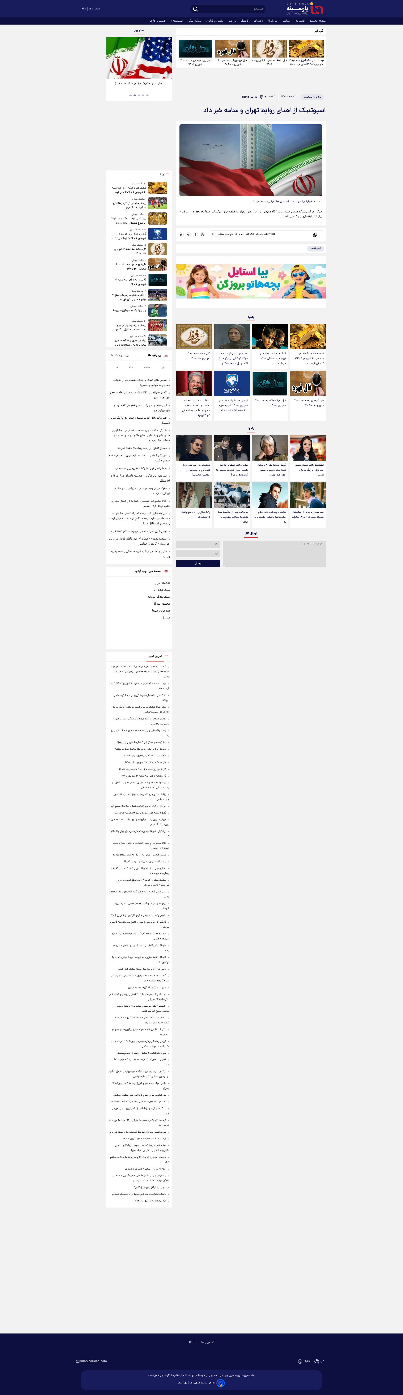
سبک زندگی (194, 21)
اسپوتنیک (315, 248)
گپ (322, 1362)
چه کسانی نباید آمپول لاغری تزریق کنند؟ (145, 756)
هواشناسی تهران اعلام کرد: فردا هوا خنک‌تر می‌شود (139, 1095)
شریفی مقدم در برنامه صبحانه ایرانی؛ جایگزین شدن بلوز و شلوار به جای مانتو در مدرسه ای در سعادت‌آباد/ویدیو (141, 435)
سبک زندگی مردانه (159, 597)
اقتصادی (300, 21)
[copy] (314, 235)
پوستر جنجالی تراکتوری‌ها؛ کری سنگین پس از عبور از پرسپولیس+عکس (129, 205)
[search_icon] (195, 9)
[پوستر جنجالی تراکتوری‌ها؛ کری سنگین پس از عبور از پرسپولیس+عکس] (157, 203)
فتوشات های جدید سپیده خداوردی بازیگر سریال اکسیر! (309, 470)
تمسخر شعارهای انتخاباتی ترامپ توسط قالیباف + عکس (137, 1102)
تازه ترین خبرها (161, 611)
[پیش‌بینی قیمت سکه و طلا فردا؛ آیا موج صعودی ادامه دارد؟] (157, 218)
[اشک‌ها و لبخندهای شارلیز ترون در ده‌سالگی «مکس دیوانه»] (270, 337)
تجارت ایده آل (161, 604)
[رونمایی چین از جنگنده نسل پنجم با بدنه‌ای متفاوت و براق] (232, 495)
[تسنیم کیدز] (251, 283)
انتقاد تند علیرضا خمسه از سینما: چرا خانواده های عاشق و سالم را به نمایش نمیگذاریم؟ (196, 408)
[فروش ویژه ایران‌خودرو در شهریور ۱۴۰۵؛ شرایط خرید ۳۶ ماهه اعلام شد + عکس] (232, 384)
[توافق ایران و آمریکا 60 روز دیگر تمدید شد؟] (139, 58)
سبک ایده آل (162, 590)
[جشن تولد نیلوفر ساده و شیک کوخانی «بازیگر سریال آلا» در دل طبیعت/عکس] (232, 337)
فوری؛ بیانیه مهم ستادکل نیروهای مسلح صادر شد (140, 813)
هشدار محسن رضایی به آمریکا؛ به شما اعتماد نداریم (139, 855)
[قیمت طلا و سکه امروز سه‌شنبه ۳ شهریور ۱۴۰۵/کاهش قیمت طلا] (306, 49)
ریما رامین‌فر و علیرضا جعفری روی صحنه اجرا (140, 468)
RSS (83, 9)
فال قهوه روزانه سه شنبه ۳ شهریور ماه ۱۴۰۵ (232, 63)
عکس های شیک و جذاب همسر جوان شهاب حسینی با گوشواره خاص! (232, 470)
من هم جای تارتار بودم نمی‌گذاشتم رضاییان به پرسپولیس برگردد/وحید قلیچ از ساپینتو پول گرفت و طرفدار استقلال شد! (139, 518)
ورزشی (232, 21)
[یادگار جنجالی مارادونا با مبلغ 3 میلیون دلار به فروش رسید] (157, 295)
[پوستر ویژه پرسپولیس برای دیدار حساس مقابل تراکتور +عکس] (157, 325)
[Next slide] (167, 58)
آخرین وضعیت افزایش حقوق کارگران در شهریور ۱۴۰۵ (138, 915)
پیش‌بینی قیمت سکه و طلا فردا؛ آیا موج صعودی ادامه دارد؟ (128, 220)
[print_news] (202, 234)
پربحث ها (117, 355)
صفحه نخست (317, 21)
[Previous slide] (110, 58)
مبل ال (166, 618)
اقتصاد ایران (162, 583)
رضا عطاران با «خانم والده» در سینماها (195, 514)
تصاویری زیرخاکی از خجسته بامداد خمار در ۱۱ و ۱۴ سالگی (308, 514)
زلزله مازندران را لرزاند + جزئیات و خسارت (145, 1169)
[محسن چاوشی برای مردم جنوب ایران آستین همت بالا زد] (270, 495)
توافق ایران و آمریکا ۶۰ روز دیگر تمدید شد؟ (139, 84)
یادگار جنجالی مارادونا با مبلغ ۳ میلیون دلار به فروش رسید (128, 297)
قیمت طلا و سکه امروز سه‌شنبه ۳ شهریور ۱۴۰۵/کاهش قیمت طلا (306, 63)
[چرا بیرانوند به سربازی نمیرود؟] (157, 310)
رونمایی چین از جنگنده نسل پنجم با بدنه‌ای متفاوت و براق (232, 517)
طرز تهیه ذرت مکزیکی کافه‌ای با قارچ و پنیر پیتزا (141, 742)
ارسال (198, 563)
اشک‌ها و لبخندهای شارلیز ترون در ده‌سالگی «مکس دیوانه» (271, 359)
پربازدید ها (154, 355)
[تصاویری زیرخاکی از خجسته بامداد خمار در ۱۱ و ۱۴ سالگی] (308, 495)
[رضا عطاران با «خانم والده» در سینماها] (194, 495)
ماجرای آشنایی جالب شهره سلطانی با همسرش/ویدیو (139, 1194)
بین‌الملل (272, 21)
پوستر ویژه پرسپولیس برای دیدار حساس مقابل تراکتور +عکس (131, 327)
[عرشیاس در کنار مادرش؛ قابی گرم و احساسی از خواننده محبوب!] (194, 448)
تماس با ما (94, 9)
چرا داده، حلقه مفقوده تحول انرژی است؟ (144, 1139)
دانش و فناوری (214, 21)
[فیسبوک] (195, 234)
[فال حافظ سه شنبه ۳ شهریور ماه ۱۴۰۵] (269, 49)
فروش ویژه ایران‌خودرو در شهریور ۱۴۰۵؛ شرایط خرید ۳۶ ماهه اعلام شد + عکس (233, 406)
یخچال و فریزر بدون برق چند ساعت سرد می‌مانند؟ (140, 749)
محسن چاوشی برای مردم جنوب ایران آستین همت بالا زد (270, 517)
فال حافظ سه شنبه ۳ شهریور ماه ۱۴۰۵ (269, 63)
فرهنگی (244, 21)
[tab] (147, 95)
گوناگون (318, 31)
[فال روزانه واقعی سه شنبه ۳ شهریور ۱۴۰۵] (195, 49)
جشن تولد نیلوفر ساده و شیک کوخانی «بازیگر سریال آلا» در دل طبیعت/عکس (232, 359)
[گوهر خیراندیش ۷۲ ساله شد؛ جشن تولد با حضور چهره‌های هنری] (270, 448)
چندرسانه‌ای (177, 21)
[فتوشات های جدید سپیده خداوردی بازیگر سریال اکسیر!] (308, 448)
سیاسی (286, 21)
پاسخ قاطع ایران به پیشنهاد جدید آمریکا (142, 448)
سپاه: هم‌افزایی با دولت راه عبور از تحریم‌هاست (141, 1053)
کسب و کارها (158, 21)
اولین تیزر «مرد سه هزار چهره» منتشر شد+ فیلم (139, 531)
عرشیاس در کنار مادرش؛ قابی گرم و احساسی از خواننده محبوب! (196, 470)
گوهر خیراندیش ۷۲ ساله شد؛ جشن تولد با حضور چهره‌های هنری (272, 470)
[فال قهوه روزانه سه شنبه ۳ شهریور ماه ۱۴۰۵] (232, 49)
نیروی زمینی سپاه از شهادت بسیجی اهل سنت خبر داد (138, 1132)
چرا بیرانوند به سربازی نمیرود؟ (129, 310)
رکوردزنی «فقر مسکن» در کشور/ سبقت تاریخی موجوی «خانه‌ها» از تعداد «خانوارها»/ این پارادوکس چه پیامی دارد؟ (140, 672)
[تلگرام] (188, 234)
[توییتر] (181, 234)
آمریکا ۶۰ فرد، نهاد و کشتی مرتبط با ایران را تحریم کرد (138, 806)
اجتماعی (258, 21)
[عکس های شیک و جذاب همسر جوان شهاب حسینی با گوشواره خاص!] (232, 448)
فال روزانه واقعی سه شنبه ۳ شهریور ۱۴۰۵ (195, 63)
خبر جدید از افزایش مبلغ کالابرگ (149, 1187)
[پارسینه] (303, 9)
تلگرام (307, 1362)
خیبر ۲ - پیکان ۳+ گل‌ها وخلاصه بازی (147, 988)
